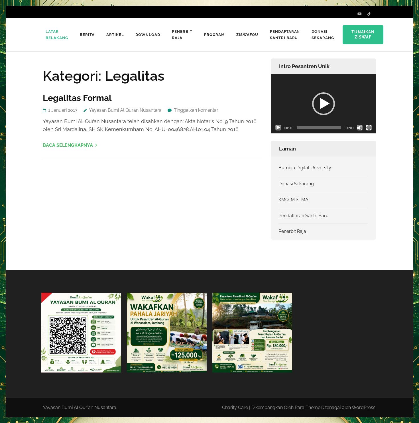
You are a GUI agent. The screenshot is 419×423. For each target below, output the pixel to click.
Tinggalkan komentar (196, 110)
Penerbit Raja (182, 34)
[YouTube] (359, 14)
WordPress (363, 407)
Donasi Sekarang (323, 34)
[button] (323, 103)
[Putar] (278, 128)
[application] (323, 103)
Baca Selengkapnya (68, 145)
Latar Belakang (57, 34)
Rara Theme (307, 407)
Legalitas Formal (77, 98)
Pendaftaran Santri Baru (285, 34)
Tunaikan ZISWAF (363, 34)
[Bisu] (360, 128)
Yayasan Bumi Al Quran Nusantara (125, 110)
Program (214, 34)
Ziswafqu (247, 34)
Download (147, 34)
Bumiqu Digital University (304, 167)
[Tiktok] (369, 14)
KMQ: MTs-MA (293, 199)
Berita (87, 34)
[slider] (319, 127)
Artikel (115, 34)
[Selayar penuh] (369, 128)
